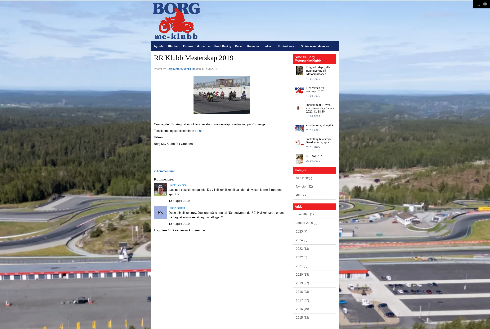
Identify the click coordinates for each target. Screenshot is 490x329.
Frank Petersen (178, 185)
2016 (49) (302, 309)
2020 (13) (302, 274)
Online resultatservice (315, 46)
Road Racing (222, 46)
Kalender (253, 46)
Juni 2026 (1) (305, 214)
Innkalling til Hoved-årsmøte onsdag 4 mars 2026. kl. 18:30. (320, 108)
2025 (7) (301, 231)
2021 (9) (301, 266)
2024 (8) (301, 240)
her (201, 130)
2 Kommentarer (164, 171)
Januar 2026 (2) (306, 223)
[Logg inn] (485, 4)
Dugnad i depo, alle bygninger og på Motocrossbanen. (318, 71)
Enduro (188, 46)
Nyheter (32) (304, 186)
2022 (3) (301, 257)
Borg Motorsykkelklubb (181, 68)
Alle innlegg (304, 178)
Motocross (204, 46)
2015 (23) (302, 317)
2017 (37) (302, 300)
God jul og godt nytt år (320, 125)
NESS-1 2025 (314, 156)
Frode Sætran (177, 207)
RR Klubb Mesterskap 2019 (194, 58)
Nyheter (159, 46)
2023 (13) (302, 248)
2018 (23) (302, 291)
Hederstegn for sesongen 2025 (315, 89)
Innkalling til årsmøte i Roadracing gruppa (319, 140)
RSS (302, 195)
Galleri (239, 46)
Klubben (173, 46)
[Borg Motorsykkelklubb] (176, 20)
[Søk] (478, 4)
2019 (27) (302, 283)
